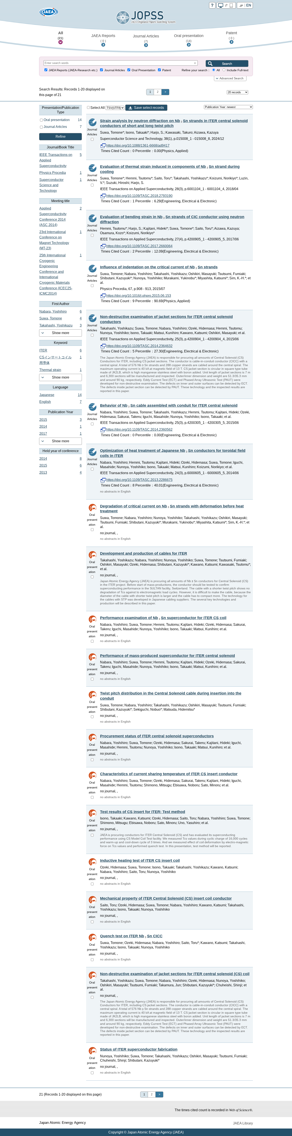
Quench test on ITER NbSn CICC (131, 936)
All (60, 35)
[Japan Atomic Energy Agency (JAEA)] (48, 13)
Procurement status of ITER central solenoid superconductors (157, 736)
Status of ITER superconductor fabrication (138, 1049)
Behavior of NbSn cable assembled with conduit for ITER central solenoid (168, 405)
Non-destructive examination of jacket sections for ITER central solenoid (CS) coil (174, 974)
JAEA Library (243, 1123)
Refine (61, 136)
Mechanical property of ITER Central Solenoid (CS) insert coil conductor (166, 898)
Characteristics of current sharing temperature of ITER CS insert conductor (168, 774)
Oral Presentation (143, 70)
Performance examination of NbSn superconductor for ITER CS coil (163, 618)
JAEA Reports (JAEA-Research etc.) (73, 70)
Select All (98, 107)
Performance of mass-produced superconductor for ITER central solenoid (167, 656)
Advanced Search (231, 78)
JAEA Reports (103, 38)
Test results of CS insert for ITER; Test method (142, 812)
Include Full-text (237, 70)
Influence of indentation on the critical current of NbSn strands (159, 267)
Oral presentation (189, 38)
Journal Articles (146, 38)
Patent (231, 35)
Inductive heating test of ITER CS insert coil (140, 860)
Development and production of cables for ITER (143, 553)
